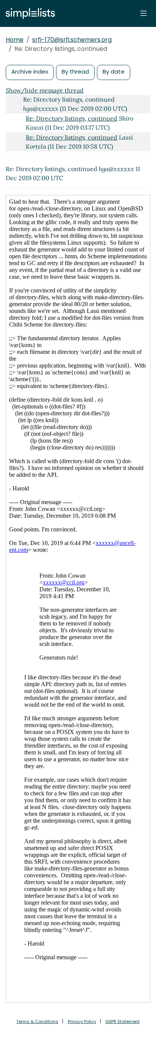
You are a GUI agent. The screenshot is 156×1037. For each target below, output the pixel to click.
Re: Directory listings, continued (71, 118)
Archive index (29, 71)
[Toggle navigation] (143, 13)
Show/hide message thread (45, 90)
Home (14, 39)
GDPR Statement (122, 1021)
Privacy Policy (82, 1021)
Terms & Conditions (37, 1021)
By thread (75, 71)
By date (114, 71)
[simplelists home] (28, 13)
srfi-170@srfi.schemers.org (72, 39)
